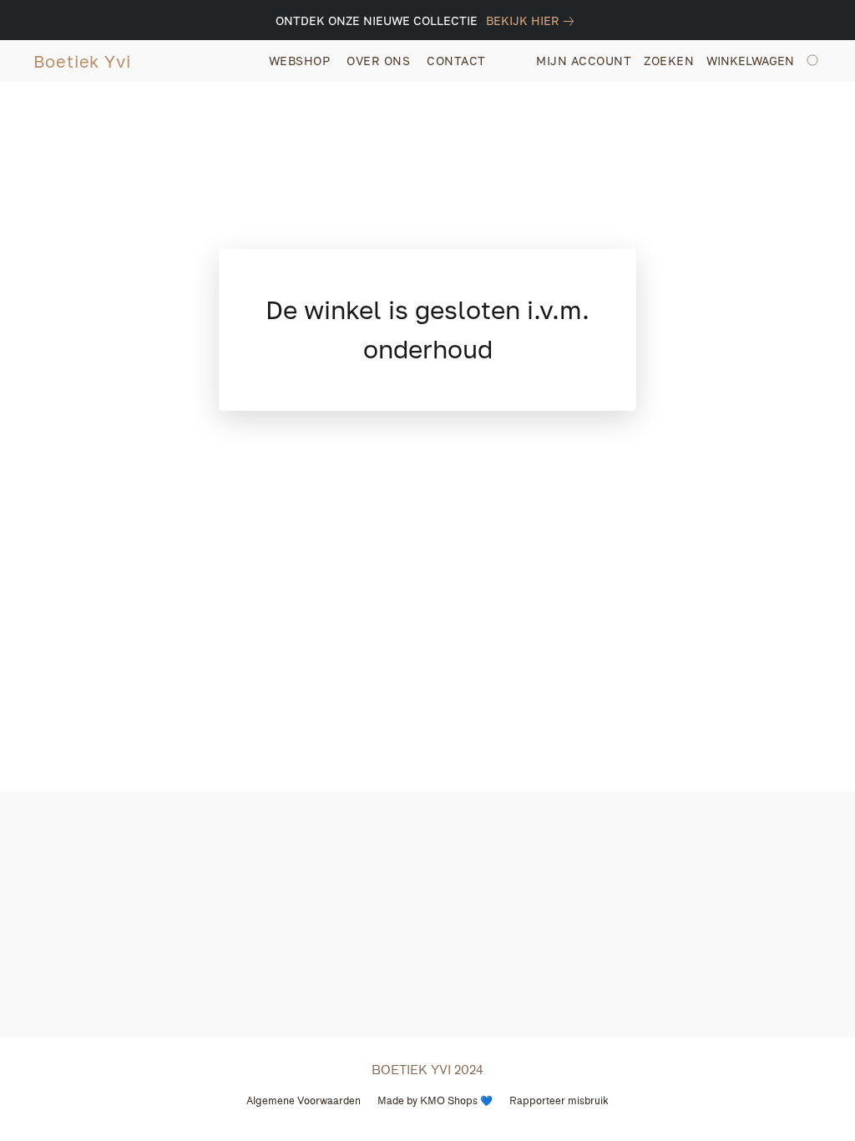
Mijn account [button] (583, 60)
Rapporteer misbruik (559, 1100)
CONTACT (456, 60)
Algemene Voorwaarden (303, 1100)
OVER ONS (378, 60)
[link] (533, 21)
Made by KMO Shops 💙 (435, 1100)
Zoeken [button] (669, 60)
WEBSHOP (300, 60)
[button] (82, 61)
